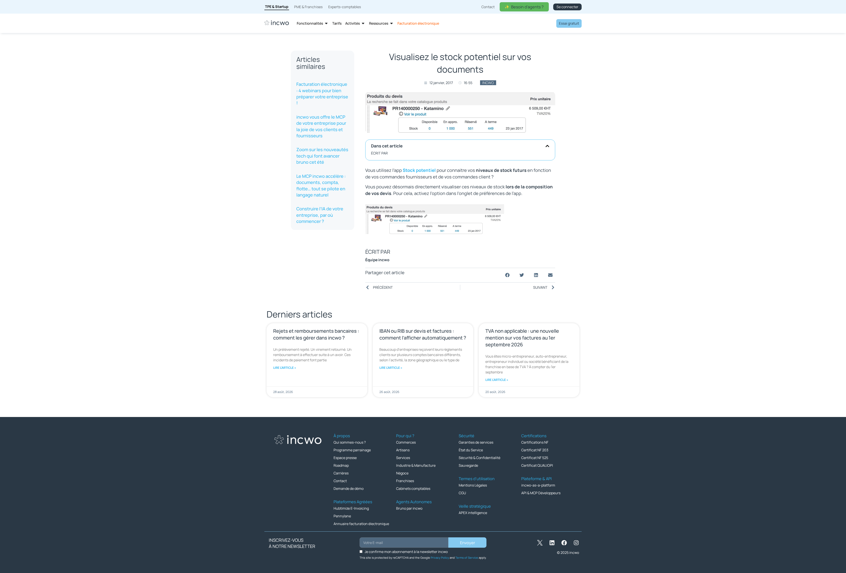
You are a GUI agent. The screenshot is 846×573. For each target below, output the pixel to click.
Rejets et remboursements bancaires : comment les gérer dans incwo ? (316, 334)
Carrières (341, 473)
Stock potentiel (419, 170)
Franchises (405, 480)
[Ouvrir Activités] (363, 23)
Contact (340, 480)
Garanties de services (476, 442)
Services (403, 457)
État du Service (471, 450)
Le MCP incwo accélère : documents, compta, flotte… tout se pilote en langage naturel (321, 185)
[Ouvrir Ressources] (391, 23)
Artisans (403, 450)
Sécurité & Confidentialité (479, 457)
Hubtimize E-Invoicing (351, 508)
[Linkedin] (551, 542)
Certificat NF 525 (534, 457)
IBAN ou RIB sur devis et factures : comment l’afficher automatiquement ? (422, 334)
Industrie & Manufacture (416, 465)
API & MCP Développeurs (540, 492)
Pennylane (342, 516)
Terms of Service (466, 558)
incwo (488, 82)
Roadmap (341, 465)
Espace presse (345, 457)
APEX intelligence (473, 512)
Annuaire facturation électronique (361, 523)
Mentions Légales (473, 485)
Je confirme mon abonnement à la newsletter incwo (406, 551)
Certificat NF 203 (534, 450)
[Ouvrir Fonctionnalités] (326, 23)
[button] (547, 146)
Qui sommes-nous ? (350, 442)
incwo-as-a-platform (538, 485)
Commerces (406, 442)
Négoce (402, 473)
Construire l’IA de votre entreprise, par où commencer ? (319, 215)
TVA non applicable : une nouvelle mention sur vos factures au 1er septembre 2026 (522, 338)
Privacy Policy (440, 558)
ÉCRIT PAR (379, 153)
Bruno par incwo (409, 508)
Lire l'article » (284, 367)
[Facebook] (564, 542)
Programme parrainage (352, 450)
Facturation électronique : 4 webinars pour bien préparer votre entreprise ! (322, 93)
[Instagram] (576, 542)
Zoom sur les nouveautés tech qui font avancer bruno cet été (322, 156)
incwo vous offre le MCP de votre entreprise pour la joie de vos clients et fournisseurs (321, 126)
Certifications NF (534, 442)
